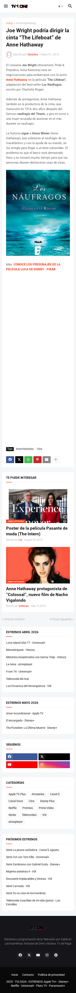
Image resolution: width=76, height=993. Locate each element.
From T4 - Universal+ (19, 671)
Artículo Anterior (14, 619)
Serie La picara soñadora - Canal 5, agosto (32, 850)
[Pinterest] (37, 459)
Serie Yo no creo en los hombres (26, 893)
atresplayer (16, 821)
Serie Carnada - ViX (18, 886)
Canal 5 (55, 794)
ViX (44, 814)
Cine (39, 448)
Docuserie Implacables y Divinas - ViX (29, 878)
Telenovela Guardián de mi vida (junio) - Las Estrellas (33, 902)
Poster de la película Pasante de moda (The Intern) (36, 531)
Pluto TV (41, 985)
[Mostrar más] (56, 459)
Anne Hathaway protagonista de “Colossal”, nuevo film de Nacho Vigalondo (37, 594)
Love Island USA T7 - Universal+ (25, 642)
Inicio (9, 23)
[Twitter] (19, 459)
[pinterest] (55, 955)
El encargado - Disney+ (20, 720)
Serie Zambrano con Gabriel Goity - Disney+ (33, 864)
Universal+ (27, 985)
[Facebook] (10, 459)
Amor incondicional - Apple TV (24, 713)
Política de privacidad (51, 974)
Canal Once (16, 801)
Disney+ (64, 981)
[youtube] (21, 764)
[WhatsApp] (28, 459)
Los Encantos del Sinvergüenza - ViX (28, 686)
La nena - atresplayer (19, 664)
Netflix (13, 808)
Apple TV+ (50, 981)
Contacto (28, 974)
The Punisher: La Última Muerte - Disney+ (31, 727)
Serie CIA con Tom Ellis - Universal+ (27, 857)
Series (12, 814)
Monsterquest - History (20, 649)
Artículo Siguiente (61, 619)
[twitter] (54, 756)
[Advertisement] (38, 316)
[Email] (47, 459)
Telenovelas (29, 814)
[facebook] (21, 756)
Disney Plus (47, 801)
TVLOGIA (21, 981)
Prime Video (46, 808)
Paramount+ (57, 985)
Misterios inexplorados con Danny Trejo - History (36, 657)
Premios (27, 808)
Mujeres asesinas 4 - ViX (21, 871)
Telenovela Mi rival (17, 678)
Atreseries (38, 794)
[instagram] (54, 764)
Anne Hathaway (26, 23)
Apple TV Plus (17, 794)
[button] (5, 6)
